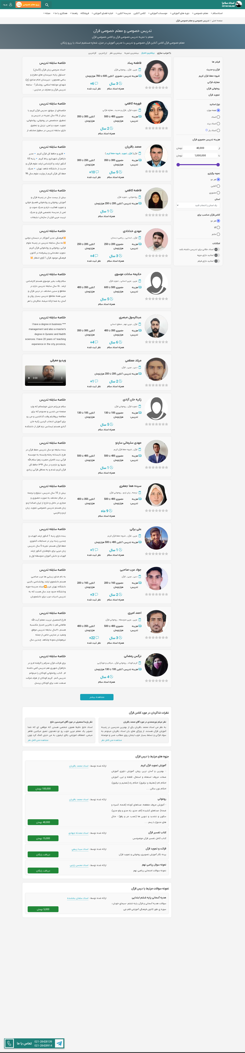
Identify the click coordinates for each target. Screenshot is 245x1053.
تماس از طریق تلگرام (59, 1043)
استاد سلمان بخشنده (77, 898)
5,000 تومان (43, 909)
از (219, 148)
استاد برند (211, 123)
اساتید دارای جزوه (205, 255)
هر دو (213, 179)
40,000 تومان (43, 822)
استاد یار (212, 130)
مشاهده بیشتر (97, 697)
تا (219, 155)
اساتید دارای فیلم (206, 261)
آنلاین (213, 186)
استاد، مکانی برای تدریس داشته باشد (196, 249)
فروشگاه (84, 13)
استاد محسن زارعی (79, 865)
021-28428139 (43, 1041)
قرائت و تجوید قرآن (156, 848)
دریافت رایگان (43, 854)
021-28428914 (43, 1045)
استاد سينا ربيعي (80, 849)
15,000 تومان (43, 838)
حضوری (212, 192)
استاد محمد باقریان (78, 765)
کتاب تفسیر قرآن (157, 832)
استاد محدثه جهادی (78, 833)
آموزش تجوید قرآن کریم (153, 765)
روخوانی (162, 798)
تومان (179, 148)
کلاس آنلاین (140, 13)
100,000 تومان (43, 788)
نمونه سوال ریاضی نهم (154, 864)
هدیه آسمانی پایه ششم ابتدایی (149, 897)
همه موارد (211, 110)
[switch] (217, 249)
